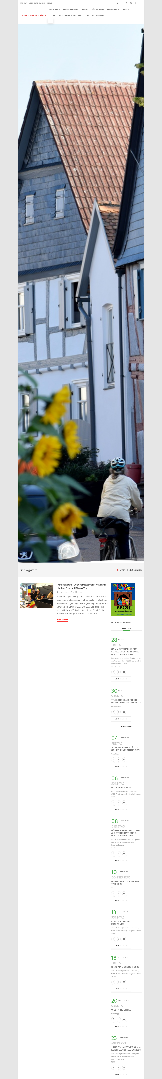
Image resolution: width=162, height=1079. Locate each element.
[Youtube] (135, 3)
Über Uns (49, 3)
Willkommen (54, 9)
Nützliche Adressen (95, 15)
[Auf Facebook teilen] (113, 672)
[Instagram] (131, 3)
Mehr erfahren (121, 679)
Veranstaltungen (70, 9)
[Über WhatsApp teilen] (119, 672)
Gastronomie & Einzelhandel (71, 15)
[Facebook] (122, 3)
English (126, 9)
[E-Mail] (124, 672)
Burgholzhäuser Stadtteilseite (33, 15)
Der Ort (85, 9)
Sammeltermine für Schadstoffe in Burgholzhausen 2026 (125, 652)
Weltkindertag (121, 1010)
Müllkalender (98, 9)
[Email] (126, 3)
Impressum (23, 3)
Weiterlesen (62, 619)
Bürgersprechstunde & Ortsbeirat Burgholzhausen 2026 (125, 833)
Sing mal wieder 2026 (125, 967)
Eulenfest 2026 (121, 787)
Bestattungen (113, 9)
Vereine (53, 15)
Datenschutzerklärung (37, 3)
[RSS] (117, 3)
